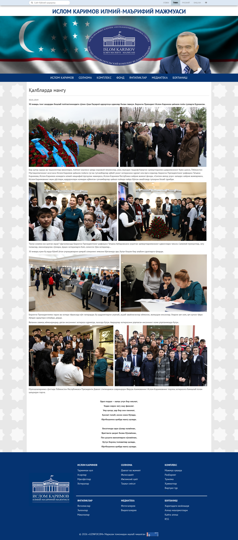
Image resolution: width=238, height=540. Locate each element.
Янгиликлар (138, 78)
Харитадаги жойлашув (177, 505)
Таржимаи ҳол (85, 470)
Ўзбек (175, 3)
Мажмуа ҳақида (173, 470)
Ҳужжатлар (171, 483)
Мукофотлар (84, 479)
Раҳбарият (170, 474)
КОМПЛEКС (104, 78)
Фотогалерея (128, 505)
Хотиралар (83, 483)
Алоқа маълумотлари (176, 510)
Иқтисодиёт (127, 474)
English (197, 3)
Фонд (120, 78)
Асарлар (81, 474)
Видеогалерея (128, 510)
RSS (167, 519)
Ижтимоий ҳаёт (129, 479)
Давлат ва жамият (131, 470)
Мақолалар (83, 514)
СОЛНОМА (85, 78)
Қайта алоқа (171, 514)
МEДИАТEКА (160, 78)
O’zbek (166, 3)
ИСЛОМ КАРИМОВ (62, 78)
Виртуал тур (171, 488)
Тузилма (169, 479)
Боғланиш (180, 78)
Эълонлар (82, 510)
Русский (186, 3)
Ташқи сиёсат (128, 483)
